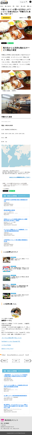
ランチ (27, 354)
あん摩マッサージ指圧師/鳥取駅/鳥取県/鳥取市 (15, 395)
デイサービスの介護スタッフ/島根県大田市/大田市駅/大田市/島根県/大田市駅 (16, 386)
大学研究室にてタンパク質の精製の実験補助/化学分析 (16, 240)
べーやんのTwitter (6, 345)
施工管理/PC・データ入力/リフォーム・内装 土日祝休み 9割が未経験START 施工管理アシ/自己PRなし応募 (16, 406)
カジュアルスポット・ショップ (15, 354)
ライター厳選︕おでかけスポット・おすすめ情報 (17, 183)
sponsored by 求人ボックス (23, 195)
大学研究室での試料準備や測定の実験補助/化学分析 (16, 200)
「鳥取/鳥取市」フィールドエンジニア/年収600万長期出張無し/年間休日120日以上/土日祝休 (15, 375)
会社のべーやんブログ (7, 348)
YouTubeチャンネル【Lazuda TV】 (10, 341)
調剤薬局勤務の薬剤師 (9, 210)
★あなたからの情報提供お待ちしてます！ (20, 177)
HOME (4, 183)
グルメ (4, 354)
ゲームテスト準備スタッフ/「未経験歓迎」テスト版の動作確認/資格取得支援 (16, 230)
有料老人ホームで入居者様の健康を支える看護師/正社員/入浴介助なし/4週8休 (15, 220)
